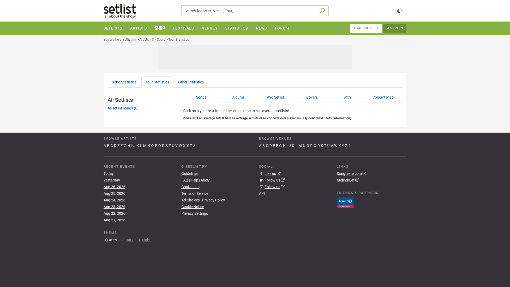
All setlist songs (120, 108)
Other (191, 82)
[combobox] (255, 10)
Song (124, 82)
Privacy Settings (194, 213)
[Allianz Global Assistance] (345, 202)
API (262, 193)
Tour (157, 82)
